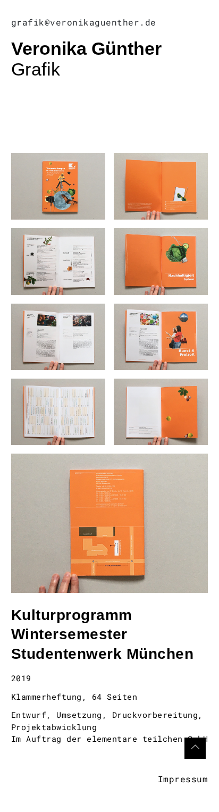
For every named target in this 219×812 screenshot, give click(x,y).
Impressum (183, 778)
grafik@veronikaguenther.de (83, 22)
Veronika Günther (86, 48)
